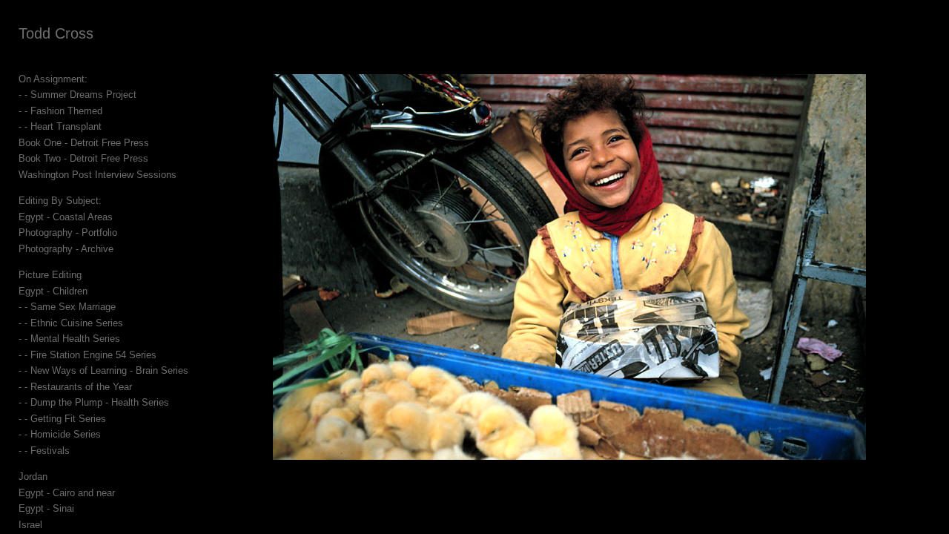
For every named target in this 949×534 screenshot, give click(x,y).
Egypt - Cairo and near (67, 492)
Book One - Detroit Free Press (84, 142)
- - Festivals (44, 450)
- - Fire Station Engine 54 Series (87, 354)
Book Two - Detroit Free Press (83, 158)
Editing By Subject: (60, 200)
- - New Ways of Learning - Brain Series (103, 370)
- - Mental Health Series (69, 338)
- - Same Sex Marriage (67, 306)
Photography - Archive (66, 248)
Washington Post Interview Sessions (97, 174)
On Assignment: (53, 79)
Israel (30, 524)
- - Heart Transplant (60, 126)
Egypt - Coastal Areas (66, 216)
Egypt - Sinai (46, 508)
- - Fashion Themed (60, 110)
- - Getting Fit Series (62, 418)
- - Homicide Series (60, 434)
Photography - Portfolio (68, 232)
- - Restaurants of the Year (75, 386)
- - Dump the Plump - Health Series (94, 402)
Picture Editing (50, 274)
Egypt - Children (53, 291)
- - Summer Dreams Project (77, 94)
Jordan (33, 476)
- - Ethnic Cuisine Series (71, 323)
